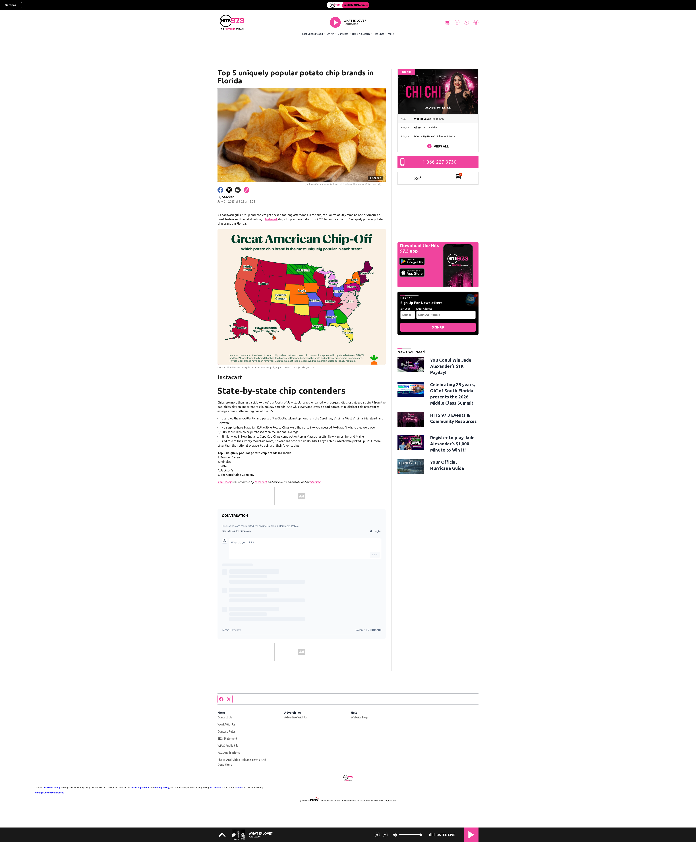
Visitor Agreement (140, 787)
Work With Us (227, 724)
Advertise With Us (296, 717)
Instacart (271, 219)
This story (224, 482)
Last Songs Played (312, 33)
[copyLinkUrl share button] (246, 190)
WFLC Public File (228, 745)
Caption (375, 177)
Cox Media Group (51, 787)
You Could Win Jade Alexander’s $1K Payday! (450, 366)
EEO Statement (227, 738)
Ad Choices (215, 787)
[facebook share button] (220, 190)
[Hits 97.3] (348, 5)
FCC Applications (229, 752)
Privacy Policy (161, 787)
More (391, 33)
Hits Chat (379, 33)
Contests (343, 33)
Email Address (424, 308)
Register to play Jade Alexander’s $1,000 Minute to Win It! (452, 443)
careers (239, 787)
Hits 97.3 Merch (361, 33)
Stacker (315, 482)
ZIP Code (405, 308)
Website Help (359, 717)
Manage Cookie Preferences (49, 792)
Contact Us (225, 717)
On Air (330, 33)
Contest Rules (227, 731)
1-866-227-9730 (439, 162)
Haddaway (351, 23)
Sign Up (438, 327)
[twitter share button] (229, 190)
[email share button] (238, 190)
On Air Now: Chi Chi (437, 107)
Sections (10, 5)
